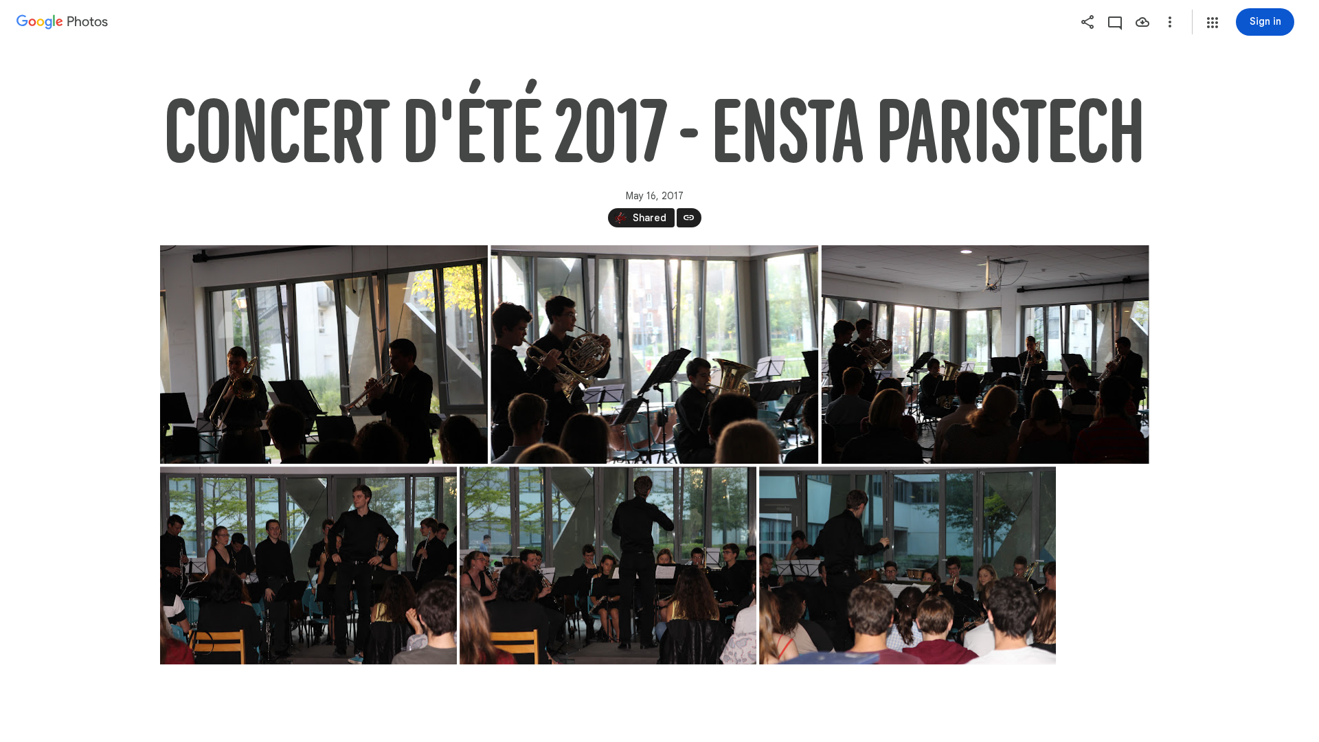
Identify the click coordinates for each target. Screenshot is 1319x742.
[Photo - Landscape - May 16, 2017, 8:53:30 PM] (654, 354)
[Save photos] (1142, 22)
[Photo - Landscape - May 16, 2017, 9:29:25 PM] (907, 565)
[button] (1212, 22)
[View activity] (1115, 22)
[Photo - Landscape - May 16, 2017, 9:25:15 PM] (608, 565)
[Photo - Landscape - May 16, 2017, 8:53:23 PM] (324, 354)
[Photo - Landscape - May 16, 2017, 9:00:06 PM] (985, 354)
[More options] (1170, 22)
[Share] (1087, 22)
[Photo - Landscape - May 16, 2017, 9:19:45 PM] (308, 565)
